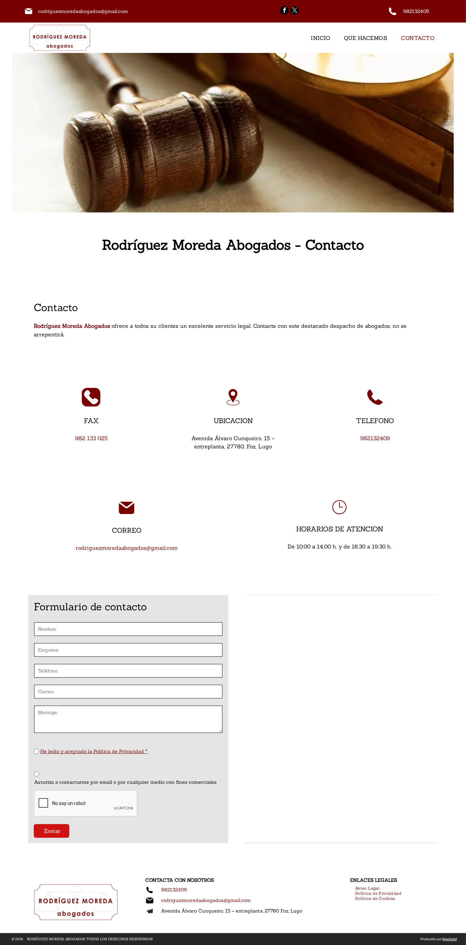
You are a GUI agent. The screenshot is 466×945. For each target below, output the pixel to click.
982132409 (416, 11)
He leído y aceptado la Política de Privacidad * (93, 751)
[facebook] (284, 11)
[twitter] (294, 11)
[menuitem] (320, 37)
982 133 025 (91, 438)
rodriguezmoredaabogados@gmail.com (83, 11)
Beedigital (449, 939)
